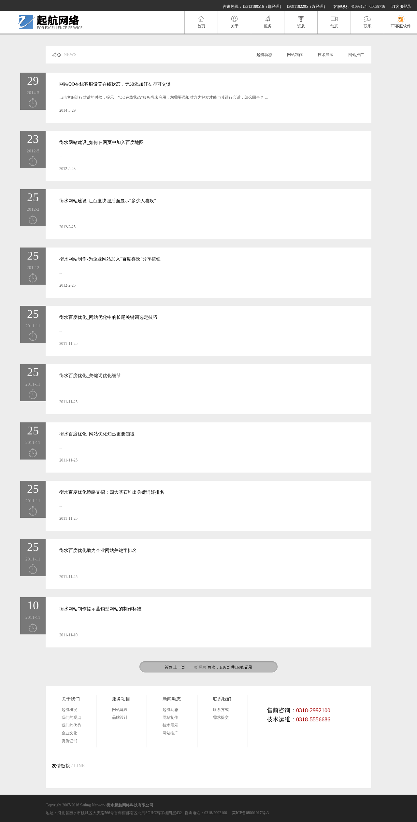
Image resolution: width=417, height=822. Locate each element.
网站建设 (120, 709)
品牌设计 (120, 717)
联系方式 (221, 709)
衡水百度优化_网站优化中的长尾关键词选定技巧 (108, 317)
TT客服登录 (401, 6)
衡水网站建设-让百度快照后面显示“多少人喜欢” (107, 200)
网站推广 (356, 54)
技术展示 (325, 54)
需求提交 (221, 717)
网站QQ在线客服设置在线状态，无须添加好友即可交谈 (115, 84)
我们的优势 (71, 725)
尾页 (203, 667)
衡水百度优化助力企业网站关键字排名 (98, 550)
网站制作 (295, 54)
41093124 (359, 6)
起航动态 (264, 54)
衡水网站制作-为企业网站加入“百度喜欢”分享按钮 (110, 259)
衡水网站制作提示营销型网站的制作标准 (100, 608)
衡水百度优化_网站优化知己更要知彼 (97, 434)
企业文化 (69, 733)
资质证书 (69, 741)
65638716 (377, 6)
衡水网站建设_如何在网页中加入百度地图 (101, 142)
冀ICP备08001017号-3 (250, 813)
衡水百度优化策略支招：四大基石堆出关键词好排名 (111, 492)
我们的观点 (71, 717)
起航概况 (69, 709)
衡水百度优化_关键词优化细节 (90, 375)
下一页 (192, 667)
